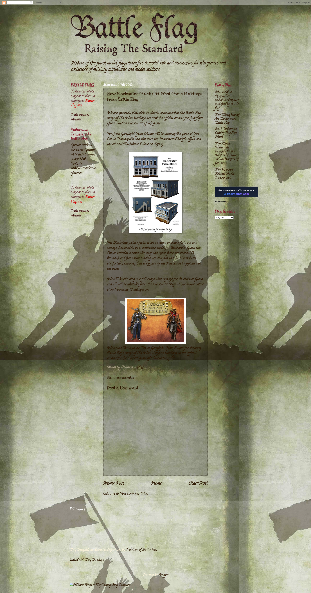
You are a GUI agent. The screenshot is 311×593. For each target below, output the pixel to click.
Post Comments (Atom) (134, 493)
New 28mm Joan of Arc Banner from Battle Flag (227, 118)
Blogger (163, 575)
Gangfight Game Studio (167, 348)
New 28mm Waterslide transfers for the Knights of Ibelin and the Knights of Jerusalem (226, 153)
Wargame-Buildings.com (132, 289)
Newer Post (113, 483)
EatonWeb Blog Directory (87, 559)
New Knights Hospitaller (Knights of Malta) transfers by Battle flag (227, 100)
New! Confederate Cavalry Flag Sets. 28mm (226, 133)
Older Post (198, 483)
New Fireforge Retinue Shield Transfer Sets (224, 173)
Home (156, 483)
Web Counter (220, 201)
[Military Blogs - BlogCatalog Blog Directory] (100, 585)
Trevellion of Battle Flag (141, 549)
